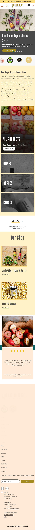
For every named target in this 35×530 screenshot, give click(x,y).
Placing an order (8, 515)
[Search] (7, 6)
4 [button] (19, 51)
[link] (17, 331)
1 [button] (13, 51)
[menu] (2, 6)
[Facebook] (2, 488)
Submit (27, 481)
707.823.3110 (8, 498)
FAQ (5, 517)
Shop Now (9, 50)
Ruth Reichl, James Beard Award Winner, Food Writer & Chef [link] (17, 376)
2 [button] (15, 51)
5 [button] (21, 51)
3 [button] (17, 51)
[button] (1, 347)
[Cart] (33, 6)
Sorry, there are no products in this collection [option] (17, 227)
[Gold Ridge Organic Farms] (14, 256)
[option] (17, 32)
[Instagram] (7, 488)
